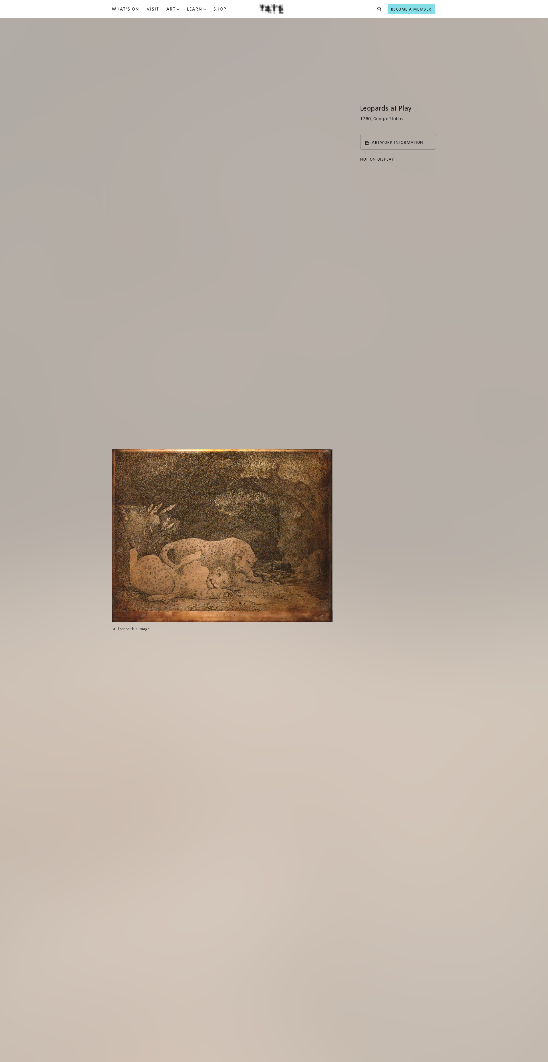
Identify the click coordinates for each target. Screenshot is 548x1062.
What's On (125, 9)
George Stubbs (388, 119)
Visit (153, 9)
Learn (194, 9)
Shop (219, 9)
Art (171, 9)
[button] (377, 9)
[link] (131, 628)
